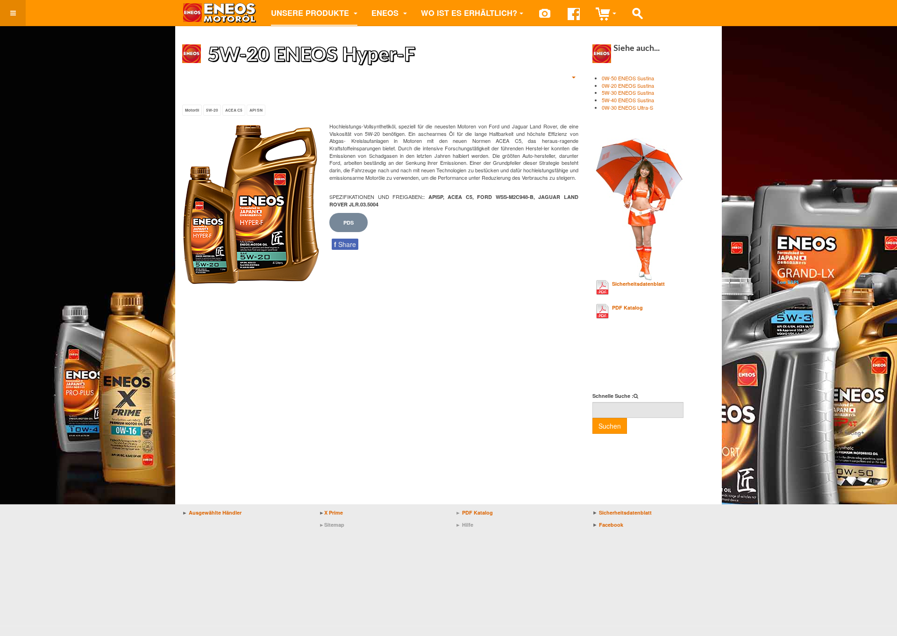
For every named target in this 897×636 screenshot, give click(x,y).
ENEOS (386, 12)
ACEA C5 (233, 110)
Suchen (609, 426)
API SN (256, 110)
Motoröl (192, 110)
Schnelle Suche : (613, 395)
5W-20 (212, 110)
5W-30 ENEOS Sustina (628, 92)
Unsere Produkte (311, 12)
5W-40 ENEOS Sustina (628, 100)
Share (345, 244)
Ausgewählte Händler (215, 512)
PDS (348, 222)
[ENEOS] (219, 13)
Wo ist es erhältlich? (469, 12)
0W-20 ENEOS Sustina (628, 85)
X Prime (333, 512)
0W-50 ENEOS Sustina (628, 78)
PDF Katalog (627, 307)
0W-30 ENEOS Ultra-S (627, 107)
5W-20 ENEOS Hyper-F (311, 55)
